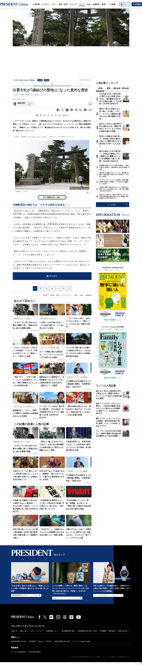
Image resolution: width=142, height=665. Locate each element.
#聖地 (46, 80)
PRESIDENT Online (19, 99)
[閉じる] (140, 663)
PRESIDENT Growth (18, 641)
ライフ (82, 4)
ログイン (126, 4)
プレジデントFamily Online (81, 641)
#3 (81, 84)
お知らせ (14, 631)
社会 (88, 4)
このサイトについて (36, 631)
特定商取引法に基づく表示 (87, 631)
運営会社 (112, 631)
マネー (54, 4)
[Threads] (65, 617)
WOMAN (32, 641)
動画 (103, 4)
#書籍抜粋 (88, 295)
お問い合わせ (122, 631)
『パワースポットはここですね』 (24, 80)
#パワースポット (67, 295)
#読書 (40, 80)
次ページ (65, 115)
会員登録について (52, 631)
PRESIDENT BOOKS (62, 641)
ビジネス (45, 4)
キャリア (73, 4)
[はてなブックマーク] (51, 617)
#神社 (76, 295)
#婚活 (81, 295)
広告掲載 (103, 631)
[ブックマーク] (90, 104)
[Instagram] (58, 617)
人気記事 (36, 4)
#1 (23, 84)
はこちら (112, 320)
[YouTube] (78, 617)
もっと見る (112, 205)
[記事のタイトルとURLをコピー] (80, 110)
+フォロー (30, 103)
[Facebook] (39, 617)
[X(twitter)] (44, 617)
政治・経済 (63, 4)
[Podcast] (71, 617)
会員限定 (96, 4)
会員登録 (138, 4)
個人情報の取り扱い (68, 631)
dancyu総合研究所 (34, 652)
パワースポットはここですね (37, 136)
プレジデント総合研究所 (18, 652)
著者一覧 (23, 631)
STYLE (48, 641)
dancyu (40, 641)
